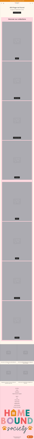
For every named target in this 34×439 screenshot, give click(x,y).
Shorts (17, 218)
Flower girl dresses (17, 137)
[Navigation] (1, 3)
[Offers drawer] (3, 3)
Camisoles (17, 177)
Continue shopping (17, 12)
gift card (17, 337)
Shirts (17, 58)
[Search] (30, 3)
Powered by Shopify (17, 437)
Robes (17, 258)
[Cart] (32, 3)
